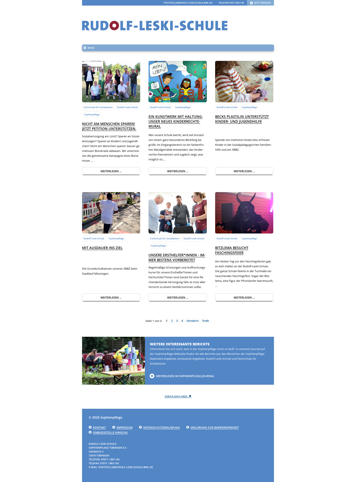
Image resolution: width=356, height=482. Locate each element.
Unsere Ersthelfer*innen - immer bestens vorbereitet (177, 257)
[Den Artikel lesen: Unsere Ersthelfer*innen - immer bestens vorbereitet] (178, 212)
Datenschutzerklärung (161, 427)
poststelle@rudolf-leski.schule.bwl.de (188, 2)
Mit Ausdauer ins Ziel (102, 247)
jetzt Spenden (262, 2)
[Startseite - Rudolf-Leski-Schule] (154, 25)
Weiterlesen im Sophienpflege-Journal (185, 376)
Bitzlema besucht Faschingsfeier (231, 250)
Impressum (125, 427)
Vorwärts (192, 321)
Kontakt (99, 427)
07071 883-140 (236, 2)
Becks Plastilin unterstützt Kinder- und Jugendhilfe (242, 119)
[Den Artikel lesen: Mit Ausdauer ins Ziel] (111, 212)
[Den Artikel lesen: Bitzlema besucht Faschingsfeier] (244, 212)
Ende (205, 321)
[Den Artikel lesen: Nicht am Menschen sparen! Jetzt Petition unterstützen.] (111, 81)
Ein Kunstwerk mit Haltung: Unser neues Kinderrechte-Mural (176, 121)
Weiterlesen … (120, 172)
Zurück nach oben (176, 396)
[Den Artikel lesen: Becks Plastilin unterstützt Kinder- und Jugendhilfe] (244, 81)
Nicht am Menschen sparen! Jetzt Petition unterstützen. (109, 126)
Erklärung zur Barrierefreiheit (215, 427)
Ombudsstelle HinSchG (110, 432)
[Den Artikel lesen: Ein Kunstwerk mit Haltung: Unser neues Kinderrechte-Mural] (178, 81)
